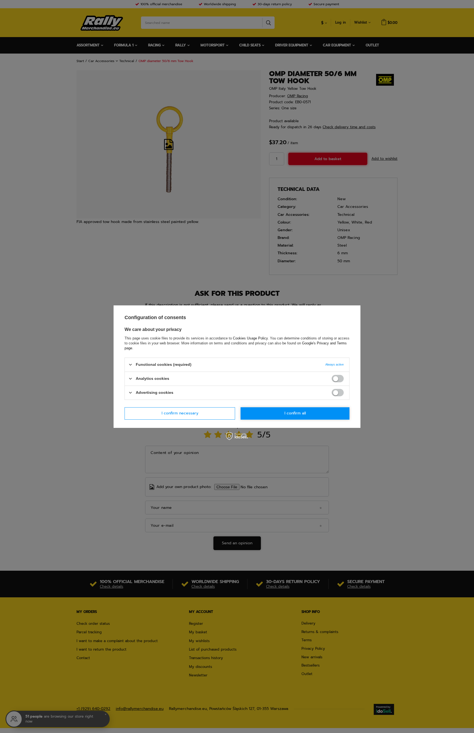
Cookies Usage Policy (250, 338)
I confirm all (295, 413)
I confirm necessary (180, 413)
